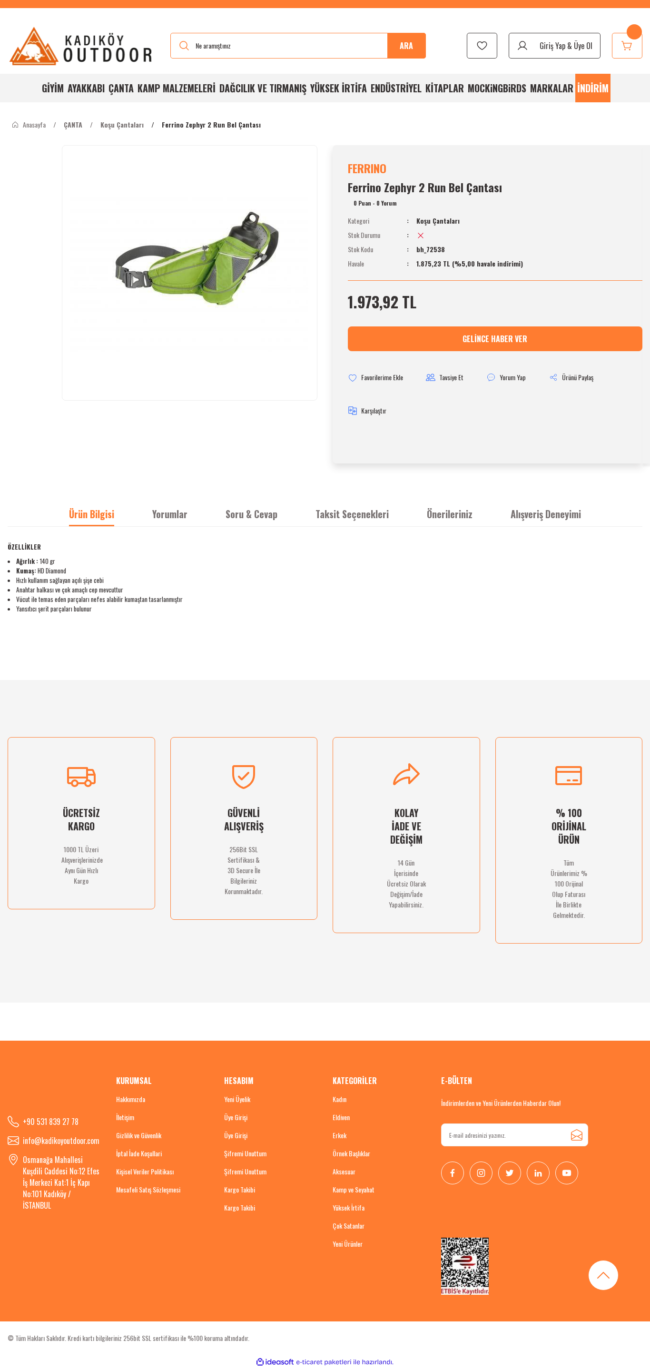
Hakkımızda (130, 1099)
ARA (406, 45)
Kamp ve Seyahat (353, 1189)
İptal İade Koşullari (139, 1153)
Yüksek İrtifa (348, 1207)
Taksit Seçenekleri (352, 514)
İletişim (125, 1117)
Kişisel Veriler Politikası (145, 1171)
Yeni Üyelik (237, 1099)
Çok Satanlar (348, 1226)
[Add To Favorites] (375, 377)
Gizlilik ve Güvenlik (138, 1135)
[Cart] (627, 46)
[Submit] (576, 1134)
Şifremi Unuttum (245, 1153)
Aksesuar (344, 1171)
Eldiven (341, 1117)
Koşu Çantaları (438, 221)
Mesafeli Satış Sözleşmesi (148, 1189)
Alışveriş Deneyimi (546, 514)
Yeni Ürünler (348, 1244)
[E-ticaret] (324, 1362)
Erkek (339, 1135)
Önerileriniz (450, 514)
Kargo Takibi (239, 1189)
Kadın (339, 1099)
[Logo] (81, 45)
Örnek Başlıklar (351, 1153)
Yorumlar (169, 514)
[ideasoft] (275, 1362)
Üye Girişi (235, 1117)
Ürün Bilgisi (91, 514)
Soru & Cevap (251, 514)
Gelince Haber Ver (495, 339)
